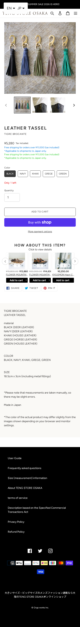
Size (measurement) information (27, 478)
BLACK (10, 173)
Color (7, 167)
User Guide (15, 458)
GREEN (63, 173)
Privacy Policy (16, 522)
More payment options (40, 231)
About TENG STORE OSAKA (25, 488)
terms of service (18, 498)
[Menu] (75, 13)
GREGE (49, 173)
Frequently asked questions (24, 468)
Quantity (9, 190)
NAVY (23, 173)
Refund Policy (16, 531)
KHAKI (35, 173)
